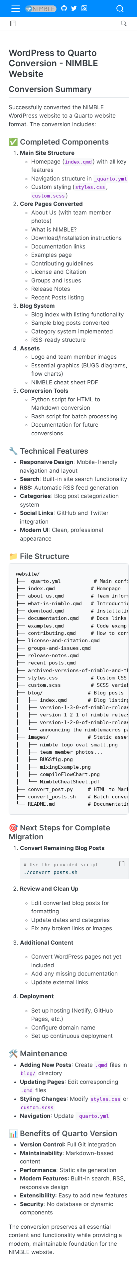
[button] (13, 24)
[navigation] (67, 24)
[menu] (15, 8)
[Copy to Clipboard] (122, 864)
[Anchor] (97, 88)
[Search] (118, 24)
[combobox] (120, 8)
